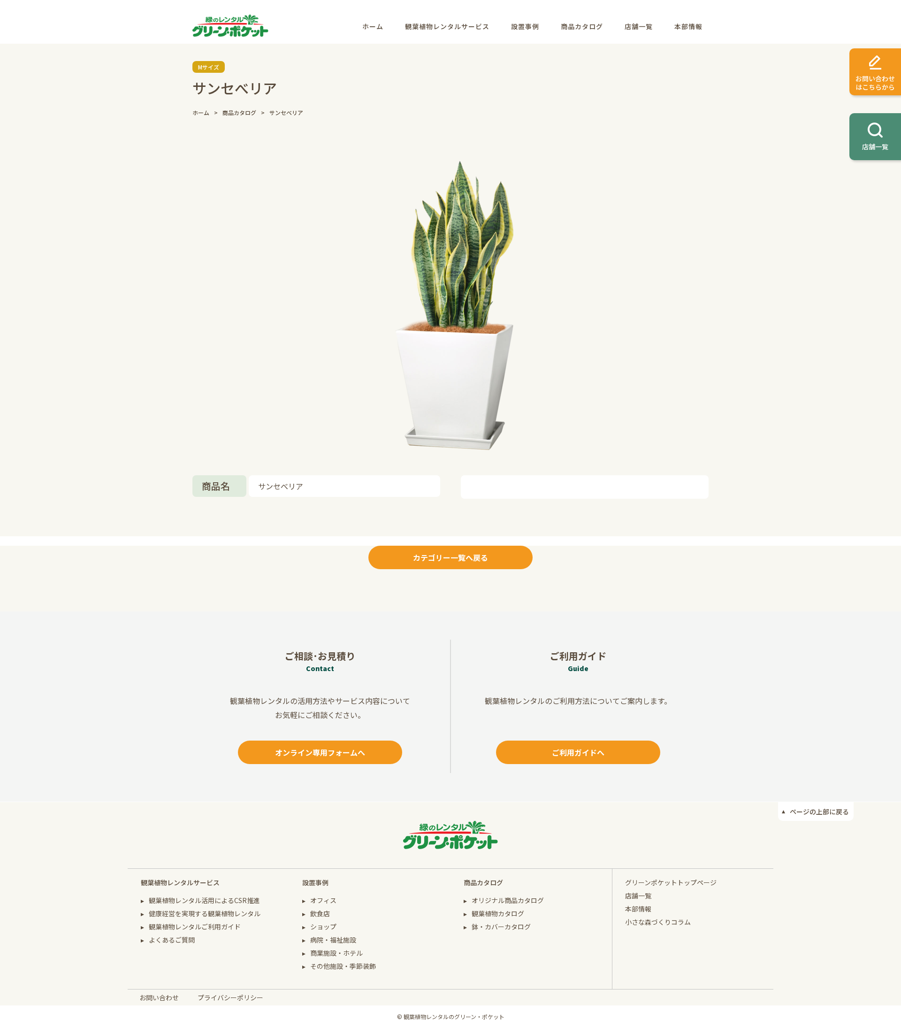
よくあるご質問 (172, 939)
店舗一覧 (639, 26)
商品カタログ (582, 26)
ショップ (323, 926)
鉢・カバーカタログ (501, 926)
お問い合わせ (159, 997)
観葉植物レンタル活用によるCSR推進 (204, 900)
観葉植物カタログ (498, 913)
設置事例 (525, 26)
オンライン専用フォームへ (320, 752)
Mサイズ (208, 67)
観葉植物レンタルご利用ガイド (195, 926)
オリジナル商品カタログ (508, 900)
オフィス (323, 900)
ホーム (372, 26)
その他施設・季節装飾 (343, 966)
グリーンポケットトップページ (671, 882)
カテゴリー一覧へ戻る (450, 557)
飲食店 (320, 913)
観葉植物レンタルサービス (447, 26)
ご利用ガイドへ (578, 752)
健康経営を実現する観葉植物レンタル (204, 913)
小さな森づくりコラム (658, 922)
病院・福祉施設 (333, 939)
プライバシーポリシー (230, 997)
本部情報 (688, 26)
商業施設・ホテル (336, 953)
